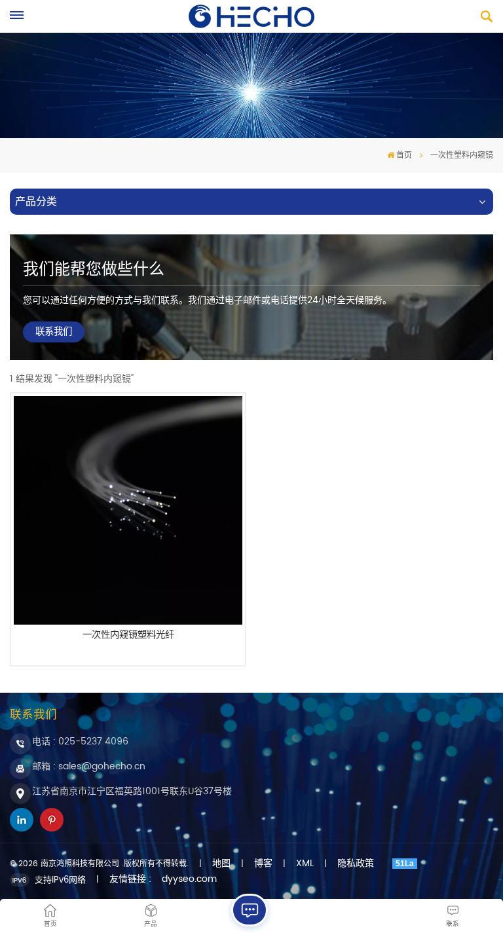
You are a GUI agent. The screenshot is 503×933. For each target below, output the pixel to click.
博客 (263, 863)
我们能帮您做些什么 (93, 270)
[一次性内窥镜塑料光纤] (128, 510)
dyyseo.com (189, 879)
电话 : (80, 741)
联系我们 (53, 332)
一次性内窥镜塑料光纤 (128, 636)
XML (305, 863)
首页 (404, 155)
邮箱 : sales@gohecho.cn (88, 766)
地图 (221, 863)
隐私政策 (355, 863)
